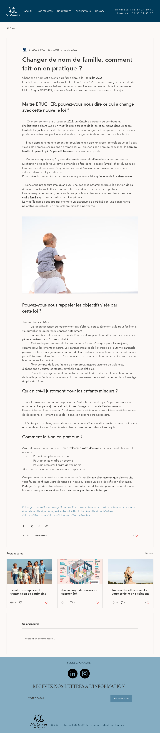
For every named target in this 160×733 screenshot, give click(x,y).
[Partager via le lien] (46, 525)
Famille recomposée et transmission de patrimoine (28, 591)
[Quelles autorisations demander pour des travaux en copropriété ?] (80, 571)
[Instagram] (85, 673)
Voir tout (149, 553)
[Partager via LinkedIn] (39, 525)
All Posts (11, 28)
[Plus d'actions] (136, 50)
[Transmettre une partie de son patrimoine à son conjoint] (130, 571)
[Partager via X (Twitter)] (31, 525)
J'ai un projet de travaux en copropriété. (79, 591)
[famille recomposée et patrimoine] (29, 571)
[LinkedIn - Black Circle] (73, 673)
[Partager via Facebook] (23, 525)
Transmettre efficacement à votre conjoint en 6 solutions (130, 591)
